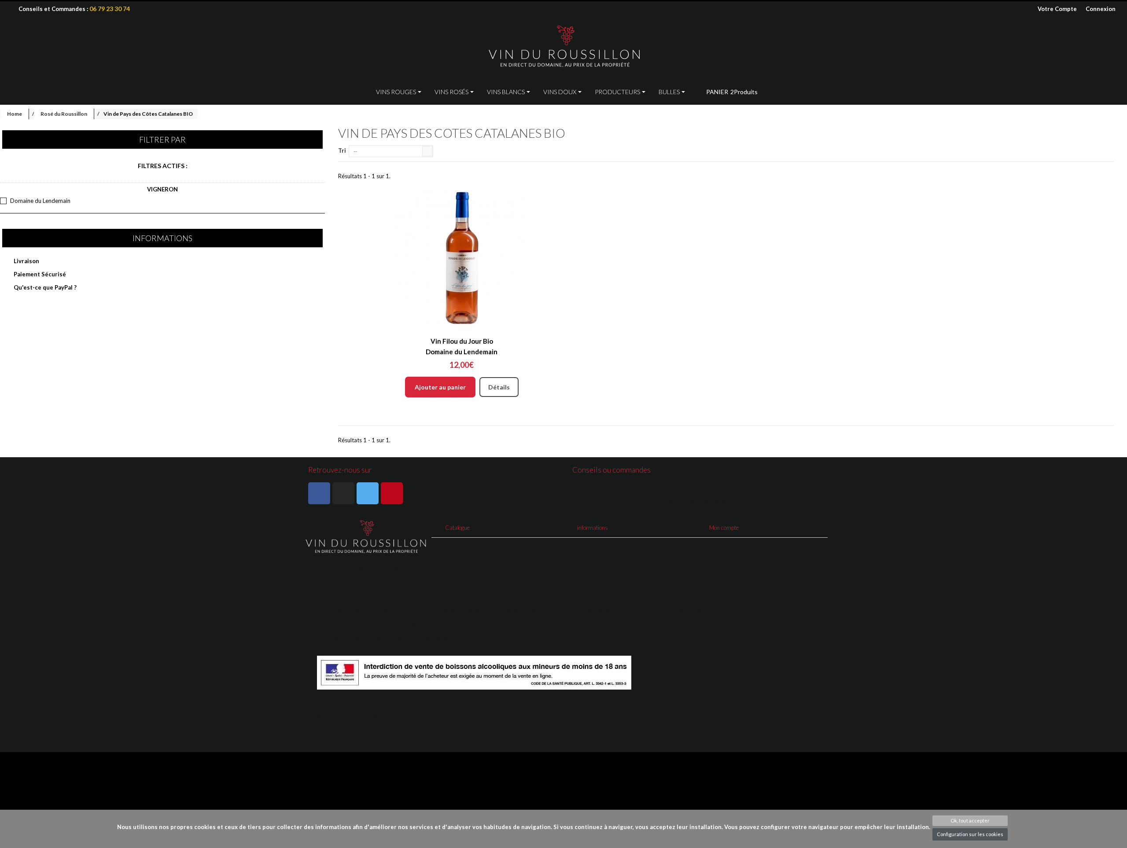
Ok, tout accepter (970, 820)
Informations (162, 238)
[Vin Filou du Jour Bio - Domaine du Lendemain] (461, 258)
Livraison (25, 260)
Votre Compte (1057, 8)
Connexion (1101, 8)
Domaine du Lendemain (40, 200)
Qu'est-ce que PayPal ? (44, 287)
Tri (342, 150)
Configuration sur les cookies (970, 834)
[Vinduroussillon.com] (563, 46)
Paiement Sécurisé (39, 274)
